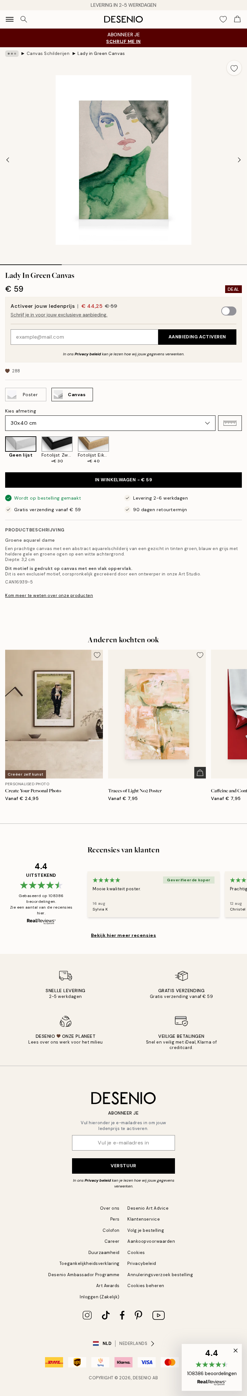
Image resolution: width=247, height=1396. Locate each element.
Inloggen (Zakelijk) (100, 1297)
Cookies (136, 1252)
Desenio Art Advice (148, 1208)
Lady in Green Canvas (101, 53)
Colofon (111, 1230)
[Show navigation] (10, 19)
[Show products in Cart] (237, 19)
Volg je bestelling (145, 1230)
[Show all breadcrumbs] (12, 53)
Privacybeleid (141, 1263)
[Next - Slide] (239, 160)
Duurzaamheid (104, 1252)
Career (112, 1241)
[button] (230, 423)
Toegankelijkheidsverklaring (89, 1263)
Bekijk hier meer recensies (123, 935)
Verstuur (123, 1166)
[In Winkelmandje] (200, 772)
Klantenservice (143, 1219)
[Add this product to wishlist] (234, 68)
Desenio (142, 1378)
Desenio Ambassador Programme (84, 1274)
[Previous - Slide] (8, 160)
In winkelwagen (123, 480)
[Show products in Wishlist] (223, 19)
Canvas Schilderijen (48, 53)
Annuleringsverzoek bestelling (160, 1274)
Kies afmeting (20, 411)
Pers (115, 1219)
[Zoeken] (24, 19)
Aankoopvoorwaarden (151, 1241)
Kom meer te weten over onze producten (49, 595)
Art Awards (108, 1285)
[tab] (31, 262)
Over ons (110, 1208)
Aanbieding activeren (197, 337)
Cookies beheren (145, 1285)
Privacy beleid (88, 354)
